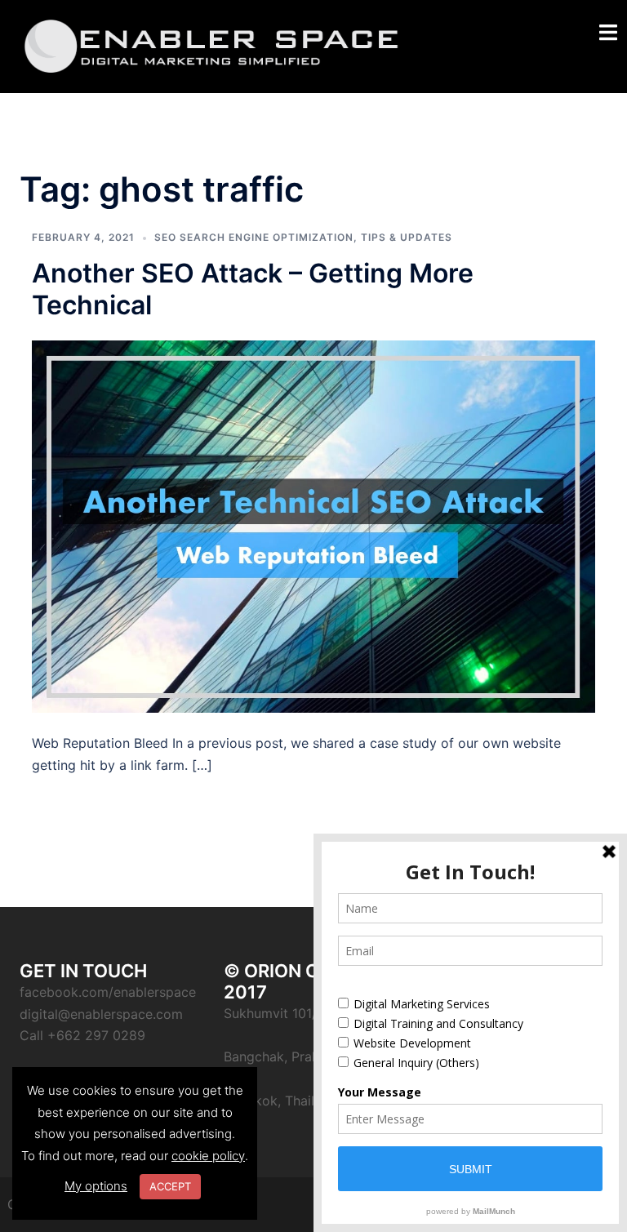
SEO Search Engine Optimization (254, 237)
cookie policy (208, 1155)
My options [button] (95, 1186)
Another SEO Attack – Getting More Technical (253, 288)
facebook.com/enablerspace (108, 992)
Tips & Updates (406, 237)
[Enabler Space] (211, 45)
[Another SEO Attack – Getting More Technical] (313, 525)
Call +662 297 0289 (82, 1035)
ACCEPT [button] (170, 1186)
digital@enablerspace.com (101, 1014)
